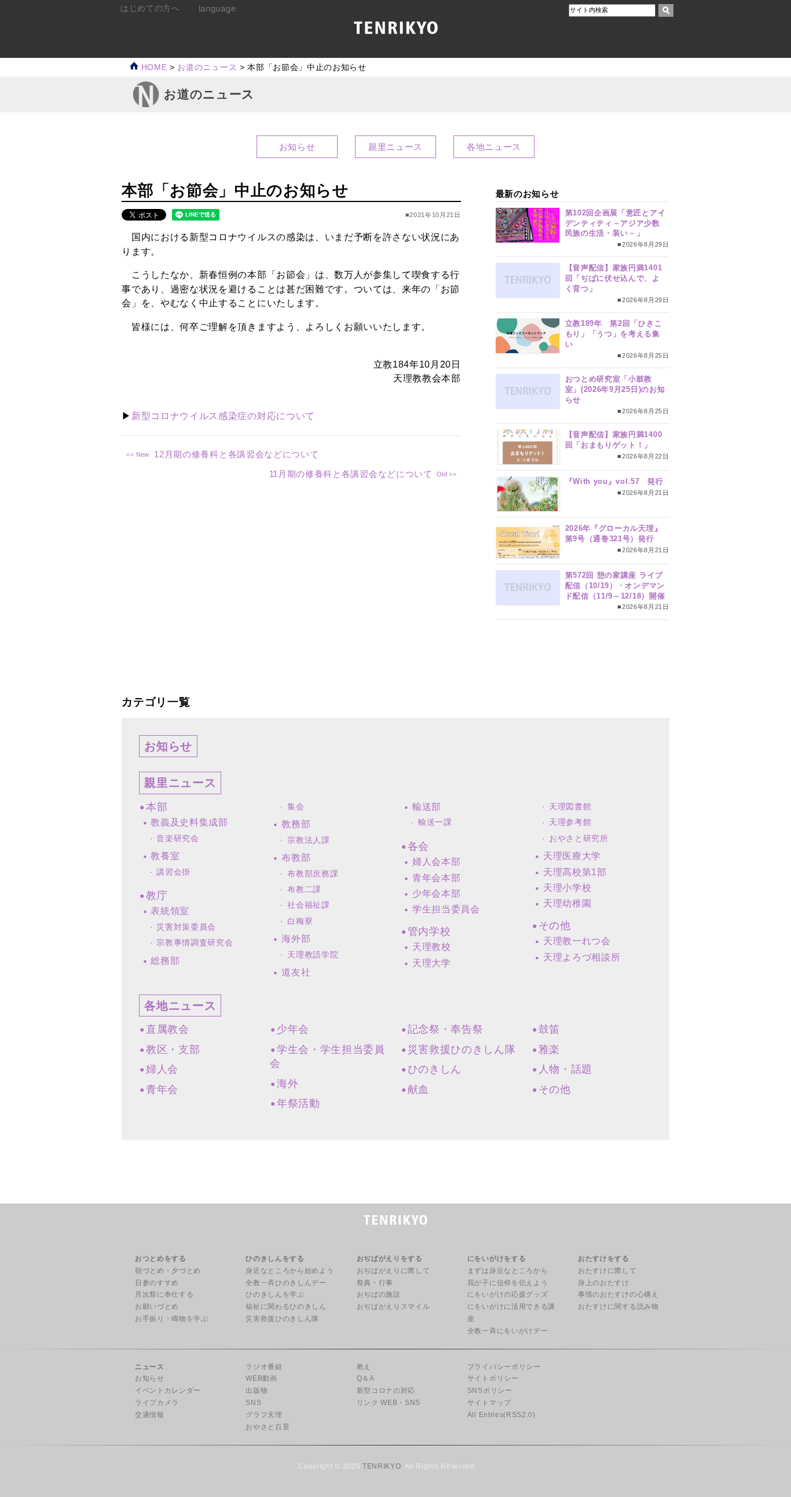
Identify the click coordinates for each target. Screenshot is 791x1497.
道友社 (295, 972)
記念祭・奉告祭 (445, 1029)
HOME (152, 67)
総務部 (165, 961)
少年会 (293, 1029)
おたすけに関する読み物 (618, 1306)
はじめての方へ (150, 8)
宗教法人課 (308, 840)
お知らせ (297, 147)
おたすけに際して (607, 1271)
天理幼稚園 (567, 903)
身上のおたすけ (603, 1283)
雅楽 (549, 1049)
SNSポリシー (489, 1390)
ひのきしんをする (275, 1258)
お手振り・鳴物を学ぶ (171, 1319)
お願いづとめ (157, 1306)
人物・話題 (565, 1069)
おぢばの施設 (379, 1294)
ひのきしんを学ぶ (275, 1294)
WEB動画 (261, 1378)
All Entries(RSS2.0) (501, 1415)
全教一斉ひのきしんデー (286, 1283)
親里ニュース (395, 147)
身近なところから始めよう (290, 1271)
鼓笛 (549, 1029)
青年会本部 (436, 878)
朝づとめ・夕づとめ (168, 1271)
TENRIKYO (381, 1466)
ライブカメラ (157, 1403)
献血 (418, 1089)
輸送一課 (435, 822)
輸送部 (426, 807)
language (217, 8)
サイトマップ (489, 1403)
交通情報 (149, 1415)
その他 (555, 925)
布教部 (295, 858)
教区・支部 (173, 1049)
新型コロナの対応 (386, 1390)
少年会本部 (436, 893)
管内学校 (429, 931)
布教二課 (304, 889)
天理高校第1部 (575, 872)
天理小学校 (567, 888)
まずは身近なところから (507, 1271)
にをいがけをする (496, 1258)
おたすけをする (603, 1258)
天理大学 (431, 963)
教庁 (156, 895)
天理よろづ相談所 (581, 957)
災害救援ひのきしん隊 (462, 1049)
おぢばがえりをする (390, 1258)
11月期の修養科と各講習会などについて (351, 474)
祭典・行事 (375, 1283)
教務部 (295, 824)
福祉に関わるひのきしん (286, 1306)
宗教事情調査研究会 (194, 942)
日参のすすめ (157, 1283)
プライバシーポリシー (504, 1367)
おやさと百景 (268, 1427)
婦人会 (162, 1069)
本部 (156, 807)
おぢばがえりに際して (393, 1271)
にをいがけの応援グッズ (507, 1294)
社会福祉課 (308, 905)
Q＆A (366, 1378)
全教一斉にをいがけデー (507, 1331)
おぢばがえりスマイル (393, 1306)
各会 (418, 846)
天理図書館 (570, 806)
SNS (253, 1403)
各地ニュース (494, 147)
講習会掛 (173, 872)
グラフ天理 (264, 1415)
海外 (287, 1083)
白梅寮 (300, 921)
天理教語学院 (312, 955)
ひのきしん (435, 1069)
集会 (295, 806)
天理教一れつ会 (577, 941)
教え (364, 1367)
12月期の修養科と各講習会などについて (236, 454)
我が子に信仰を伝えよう (507, 1283)
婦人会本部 (436, 862)
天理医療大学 (572, 856)
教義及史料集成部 (189, 822)
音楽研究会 (177, 838)
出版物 (257, 1390)
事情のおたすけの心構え (618, 1294)
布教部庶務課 (312, 873)
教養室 (165, 856)
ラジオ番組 (264, 1367)
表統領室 (170, 911)
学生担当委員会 (446, 909)
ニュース (149, 1367)
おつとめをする (160, 1258)
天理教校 (431, 947)
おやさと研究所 (579, 838)
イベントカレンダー (168, 1390)
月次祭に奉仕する (164, 1294)
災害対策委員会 (186, 927)
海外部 (295, 939)
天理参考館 (570, 822)
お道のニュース (207, 67)
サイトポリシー (493, 1378)
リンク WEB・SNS (388, 1403)
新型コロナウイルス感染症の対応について (223, 416)
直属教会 (167, 1029)
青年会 (162, 1089)
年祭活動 (298, 1103)
